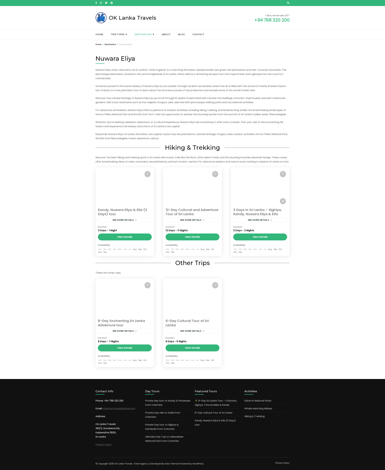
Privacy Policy (103, 444)
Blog (181, 34)
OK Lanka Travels (132, 17)
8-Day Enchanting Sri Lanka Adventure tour (121, 322)
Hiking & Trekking (254, 416)
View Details (124, 237)
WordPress (197, 463)
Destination (143, 34)
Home (99, 34)
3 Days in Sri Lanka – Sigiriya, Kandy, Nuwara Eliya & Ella (257, 212)
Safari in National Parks (257, 400)
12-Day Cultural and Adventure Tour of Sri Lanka (192, 212)
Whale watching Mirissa (258, 408)
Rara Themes (172, 463)
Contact (198, 34)
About (166, 34)
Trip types (118, 34)
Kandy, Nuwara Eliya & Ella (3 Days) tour (122, 212)
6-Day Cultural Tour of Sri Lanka (187, 322)
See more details (123, 220)
